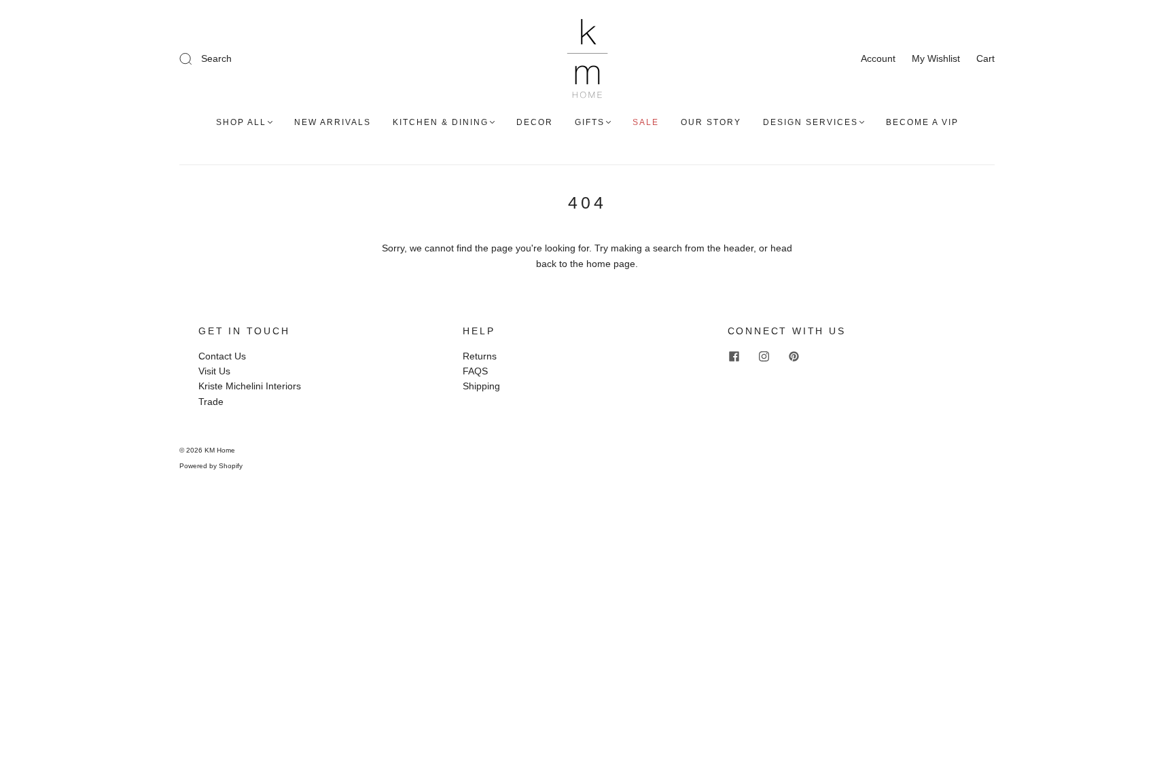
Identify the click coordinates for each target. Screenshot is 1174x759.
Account (878, 58)
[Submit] (276, 58)
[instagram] (764, 357)
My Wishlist (936, 58)
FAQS (475, 371)
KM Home (219, 450)
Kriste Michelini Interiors (249, 386)
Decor (534, 122)
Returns (480, 356)
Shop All (241, 122)
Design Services (810, 122)
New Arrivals (332, 122)
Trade (211, 401)
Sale (646, 122)
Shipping (481, 386)
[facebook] (734, 357)
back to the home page (585, 263)
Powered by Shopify (211, 466)
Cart (985, 58)
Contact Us (222, 356)
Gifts (590, 122)
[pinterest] (794, 357)
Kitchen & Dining (440, 122)
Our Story (711, 122)
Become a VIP (922, 122)
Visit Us (214, 371)
